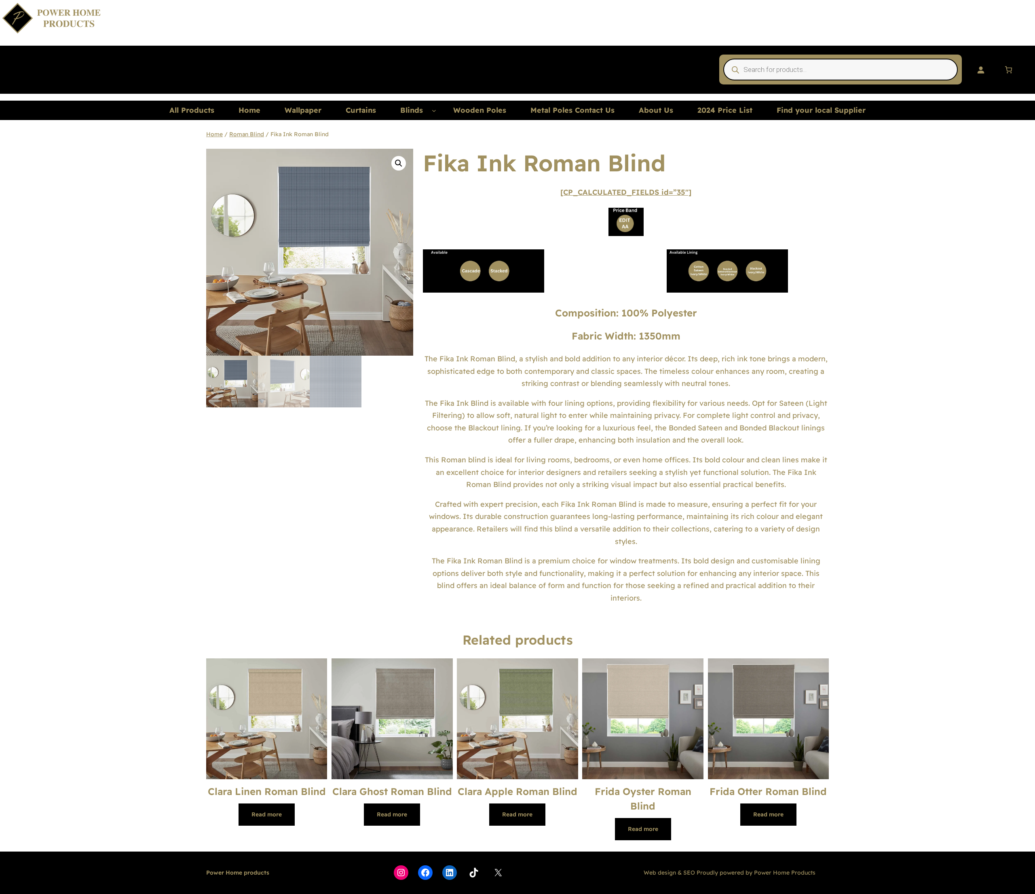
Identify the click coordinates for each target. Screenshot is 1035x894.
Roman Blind (246, 134)
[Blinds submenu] (434, 110)
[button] (398, 163)
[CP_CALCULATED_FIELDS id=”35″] (625, 192)
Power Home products (237, 872)
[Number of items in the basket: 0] (1008, 70)
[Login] (981, 70)
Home (214, 134)
